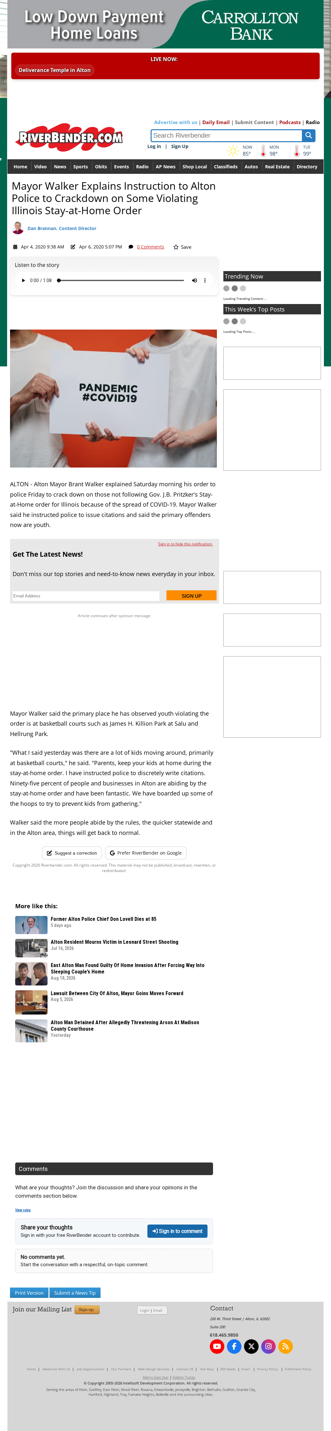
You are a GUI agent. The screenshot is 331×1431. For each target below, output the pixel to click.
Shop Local (195, 166)
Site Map (207, 1369)
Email (157, 1310)
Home (20, 166)
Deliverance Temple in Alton (55, 70)
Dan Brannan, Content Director (61, 228)
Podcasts (290, 122)
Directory (307, 166)
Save (185, 247)
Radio (313, 122)
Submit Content (254, 122)
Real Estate (277, 166)
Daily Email (216, 122)
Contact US (184, 1369)
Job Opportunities (90, 1369)
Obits (101, 166)
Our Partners (121, 1369)
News (60, 166)
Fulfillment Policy (298, 1369)
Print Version (29, 1292)
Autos (251, 166)
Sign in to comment (180, 1231)
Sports (80, 166)
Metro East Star (156, 1377)
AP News (166, 166)
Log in (154, 146)
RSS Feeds (228, 1369)
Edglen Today (184, 1377)
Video (40, 166)
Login (144, 1310)
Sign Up (179, 146)
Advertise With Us (56, 1369)
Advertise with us (175, 122)
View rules (23, 1210)
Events (121, 166)
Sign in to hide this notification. (185, 544)
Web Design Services (154, 1369)
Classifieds (226, 166)
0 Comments (150, 247)
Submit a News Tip (75, 1292)
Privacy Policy (267, 1369)
